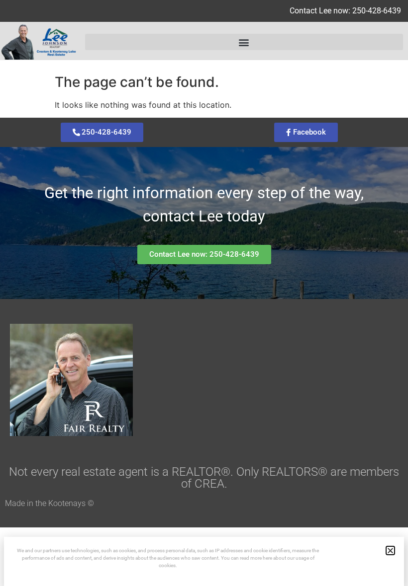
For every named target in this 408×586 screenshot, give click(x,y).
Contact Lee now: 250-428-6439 (345, 10)
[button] (244, 42)
